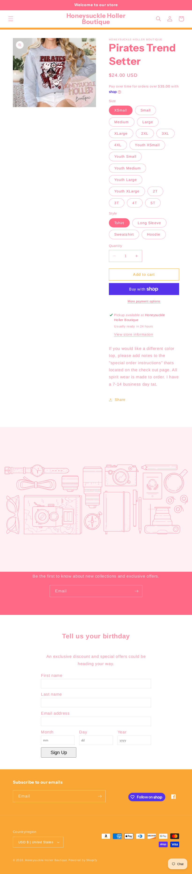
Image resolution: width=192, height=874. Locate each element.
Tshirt (119, 223)
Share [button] (120, 400)
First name (52, 675)
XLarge (121, 133)
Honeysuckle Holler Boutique (46, 860)
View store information (133, 334)
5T (153, 203)
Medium (121, 122)
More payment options (144, 301)
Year (122, 732)
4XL (118, 145)
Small (145, 110)
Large (147, 122)
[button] (10, 18)
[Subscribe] (136, 591)
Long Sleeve (149, 223)
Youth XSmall (147, 145)
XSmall (120, 110)
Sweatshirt (124, 234)
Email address (55, 713)
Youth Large (125, 180)
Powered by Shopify (82, 860)
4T (134, 203)
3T (116, 203)
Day (83, 732)
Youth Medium (127, 168)
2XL (144, 133)
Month (47, 732)
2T (155, 191)
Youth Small (125, 156)
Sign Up (59, 752)
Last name (51, 694)
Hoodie (153, 234)
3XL (165, 133)
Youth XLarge (127, 191)
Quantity (115, 246)
